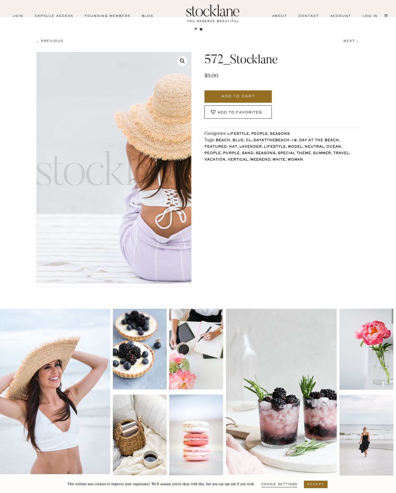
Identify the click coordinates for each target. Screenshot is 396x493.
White (279, 159)
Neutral (314, 147)
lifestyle (275, 147)
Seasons (280, 134)
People (259, 134)
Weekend (260, 159)
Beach (223, 140)
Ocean (333, 147)
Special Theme (294, 153)
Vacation (215, 159)
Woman (295, 159)
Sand (247, 153)
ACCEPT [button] (315, 484)
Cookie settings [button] (279, 484)
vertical (238, 159)
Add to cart (238, 96)
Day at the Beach (319, 140)
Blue (238, 140)
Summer (322, 153)
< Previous (49, 41)
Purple (231, 153)
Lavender (250, 147)
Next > (351, 41)
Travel (341, 153)
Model (295, 147)
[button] (182, 61)
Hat (233, 147)
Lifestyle (238, 134)
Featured (215, 147)
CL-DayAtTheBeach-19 (271, 140)
